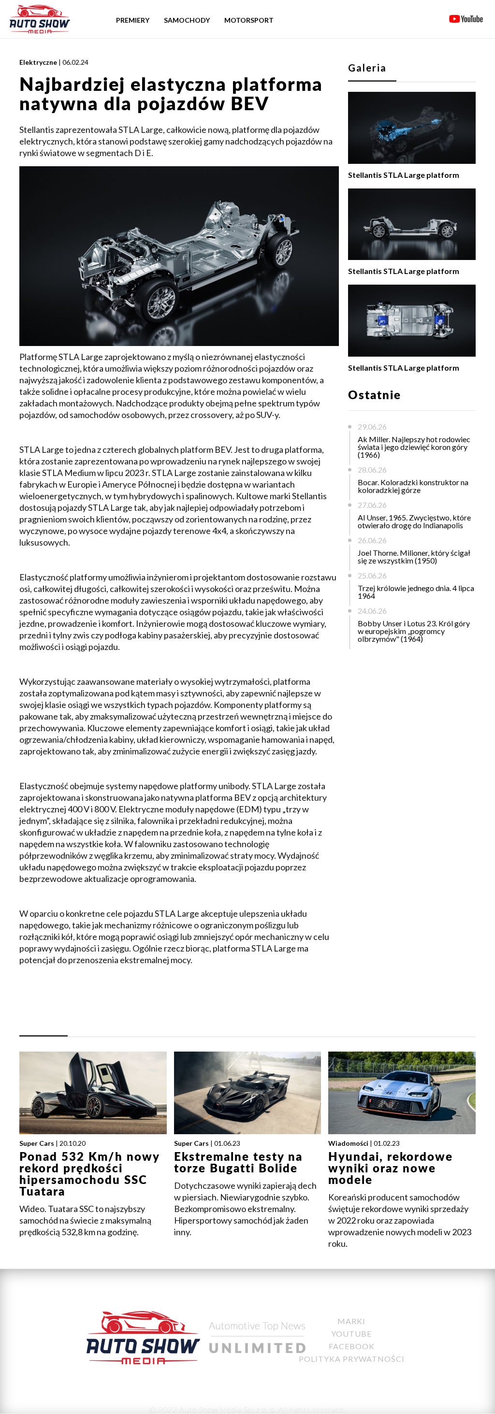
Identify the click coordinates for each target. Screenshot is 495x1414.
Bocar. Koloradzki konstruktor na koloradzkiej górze (413, 485)
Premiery (132, 20)
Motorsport (249, 20)
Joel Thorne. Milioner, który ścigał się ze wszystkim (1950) (414, 556)
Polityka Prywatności (352, 1358)
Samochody (187, 20)
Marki (351, 1321)
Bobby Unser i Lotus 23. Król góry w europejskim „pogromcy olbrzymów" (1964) (414, 631)
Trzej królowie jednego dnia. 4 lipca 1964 (416, 591)
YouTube (351, 1333)
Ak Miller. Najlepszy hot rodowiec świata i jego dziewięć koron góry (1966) (414, 446)
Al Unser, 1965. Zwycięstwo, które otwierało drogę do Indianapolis (414, 521)
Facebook (352, 1346)
